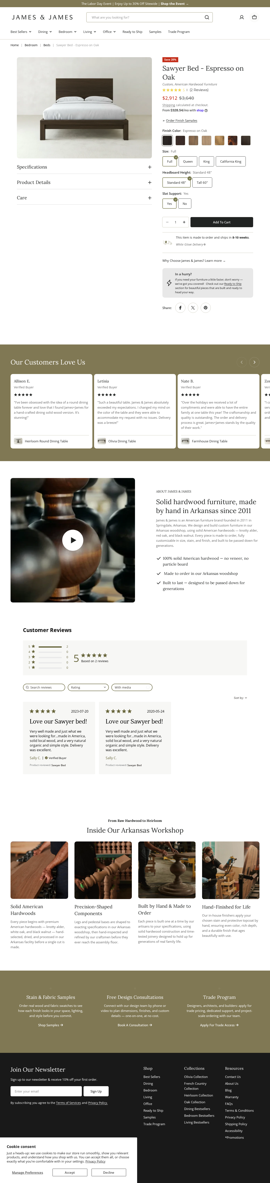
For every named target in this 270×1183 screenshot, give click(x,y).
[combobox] (149, 17)
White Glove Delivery (189, 244)
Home (15, 45)
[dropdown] (88, 687)
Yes (169, 203)
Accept (70, 1172)
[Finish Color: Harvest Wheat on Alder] (219, 140)
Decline (108, 1172)
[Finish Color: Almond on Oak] (193, 140)
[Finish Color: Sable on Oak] (180, 140)
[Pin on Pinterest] (206, 308)
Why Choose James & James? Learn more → (194, 260)
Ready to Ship (233, 284)
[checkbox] (132, 687)
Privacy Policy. (98, 1103)
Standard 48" (176, 182)
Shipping (168, 105)
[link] (48, 668)
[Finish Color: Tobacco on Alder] (233, 140)
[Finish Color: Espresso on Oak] (167, 140)
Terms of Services (68, 1103)
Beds (46, 45)
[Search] (206, 17)
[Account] (241, 17)
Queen (188, 161)
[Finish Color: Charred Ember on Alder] (246, 140)
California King (230, 161)
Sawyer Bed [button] (58, 765)
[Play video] (73, 540)
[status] (44, 687)
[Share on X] (193, 308)
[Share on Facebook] (180, 308)
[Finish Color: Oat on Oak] (206, 140)
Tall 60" (202, 182)
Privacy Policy (95, 1161)
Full (169, 161)
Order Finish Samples (181, 120)
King (206, 161)
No (185, 203)
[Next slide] (254, 362)
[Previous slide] (242, 362)
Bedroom (31, 45)
